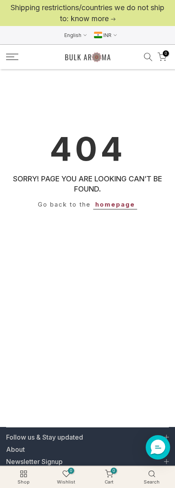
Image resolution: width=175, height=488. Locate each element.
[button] (158, 447)
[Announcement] (87, 13)
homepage (115, 204)
